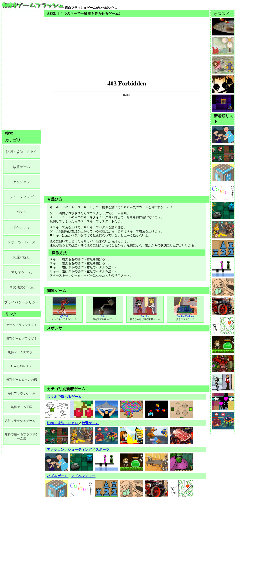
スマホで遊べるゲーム (64, 397)
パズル (21, 212)
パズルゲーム (57, 476)
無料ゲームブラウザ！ (21, 338)
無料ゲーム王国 (21, 407)
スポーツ (102, 449)
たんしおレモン (21, 366)
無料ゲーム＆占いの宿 (21, 379)
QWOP (64, 318)
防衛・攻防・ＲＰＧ (62, 423)
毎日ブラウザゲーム (21, 393)
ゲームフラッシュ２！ (21, 324)
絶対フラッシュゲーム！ (22, 420)
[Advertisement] (126, 44)
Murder (145, 318)
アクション (55, 449)
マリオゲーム (21, 272)
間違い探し (21, 257)
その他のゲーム (21, 287)
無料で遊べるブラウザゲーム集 (22, 436)
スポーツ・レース (21, 242)
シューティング (80, 449)
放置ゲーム (90, 423)
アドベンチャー (83, 476)
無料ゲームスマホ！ (21, 352)
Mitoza (104, 318)
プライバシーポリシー (21, 302)
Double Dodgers (185, 318)
